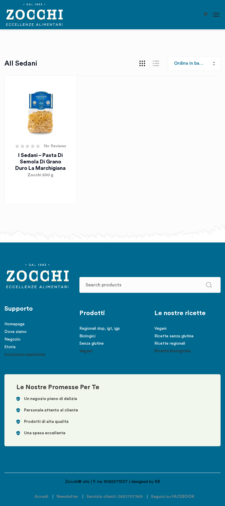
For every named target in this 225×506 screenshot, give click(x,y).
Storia (10, 347)
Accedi (41, 497)
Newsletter (67, 497)
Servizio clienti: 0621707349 (114, 497)
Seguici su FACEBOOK (172, 497)
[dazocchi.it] (34, 14)
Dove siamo (15, 332)
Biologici (87, 336)
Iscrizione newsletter (25, 355)
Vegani (86, 351)
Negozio (12, 339)
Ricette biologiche (172, 351)
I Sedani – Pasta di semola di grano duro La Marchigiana (40, 162)
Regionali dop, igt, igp (99, 328)
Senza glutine (91, 343)
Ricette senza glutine (174, 336)
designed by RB (145, 482)
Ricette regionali (169, 343)
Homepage (14, 324)
